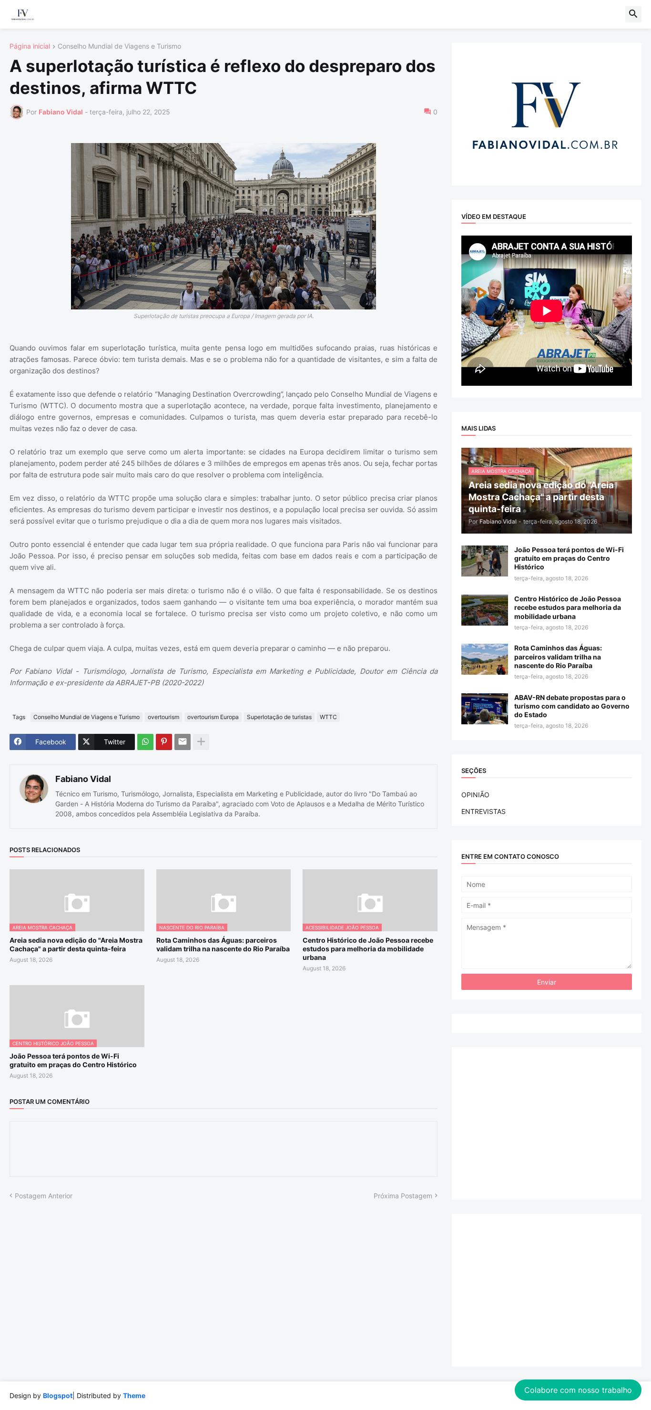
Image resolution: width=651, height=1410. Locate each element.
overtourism (163, 716)
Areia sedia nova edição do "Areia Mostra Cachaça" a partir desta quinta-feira (76, 944)
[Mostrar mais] (201, 742)
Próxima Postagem (403, 1196)
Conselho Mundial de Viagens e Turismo (119, 46)
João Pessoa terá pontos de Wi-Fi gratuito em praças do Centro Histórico (73, 1060)
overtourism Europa (213, 716)
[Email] (182, 742)
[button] (633, 14)
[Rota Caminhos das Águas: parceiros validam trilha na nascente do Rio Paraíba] (484, 659)
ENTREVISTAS (483, 811)
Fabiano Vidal (83, 779)
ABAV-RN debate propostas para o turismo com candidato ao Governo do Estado (572, 706)
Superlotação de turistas (279, 716)
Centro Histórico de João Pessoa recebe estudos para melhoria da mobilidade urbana (368, 948)
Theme (134, 1395)
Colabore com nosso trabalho (578, 1390)
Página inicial (30, 46)
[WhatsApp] (145, 742)
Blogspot (57, 1395)
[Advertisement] (546, 1123)
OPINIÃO (475, 795)
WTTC (328, 716)
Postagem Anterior (43, 1196)
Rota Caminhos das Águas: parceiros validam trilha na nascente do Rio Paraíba (223, 944)
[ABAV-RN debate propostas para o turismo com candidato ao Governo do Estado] (484, 708)
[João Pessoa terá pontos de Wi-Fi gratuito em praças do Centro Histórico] (484, 560)
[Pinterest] (164, 742)
